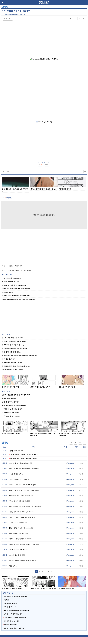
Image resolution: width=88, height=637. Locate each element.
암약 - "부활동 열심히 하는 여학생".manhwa (23, 468)
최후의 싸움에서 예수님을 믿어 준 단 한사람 (23, 544)
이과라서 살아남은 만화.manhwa (19, 539)
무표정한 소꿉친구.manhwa (18, 549)
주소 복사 (9, 18)
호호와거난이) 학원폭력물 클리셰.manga (22, 485)
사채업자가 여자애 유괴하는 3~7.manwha (22, 512)
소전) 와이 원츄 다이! (16, 555)
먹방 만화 (12, 566)
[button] (70, 18)
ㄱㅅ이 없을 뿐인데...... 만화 (18, 479)
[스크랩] (8, 171)
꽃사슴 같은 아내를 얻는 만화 (18, 501)
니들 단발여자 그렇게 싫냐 (17, 533)
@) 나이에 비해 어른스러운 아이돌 (20, 270)
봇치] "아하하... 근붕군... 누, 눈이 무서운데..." (24, 454)
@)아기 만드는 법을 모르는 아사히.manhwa (23, 490)
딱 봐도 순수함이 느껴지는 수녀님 (20, 495)
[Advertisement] (44, 37)
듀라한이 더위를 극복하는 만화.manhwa (22, 560)
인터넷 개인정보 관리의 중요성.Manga (21, 517)
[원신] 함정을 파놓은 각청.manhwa (20, 528)
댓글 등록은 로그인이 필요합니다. (44, 215)
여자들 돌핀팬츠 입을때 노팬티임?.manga (23, 458)
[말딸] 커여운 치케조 (15, 266)
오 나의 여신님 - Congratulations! (19, 463)
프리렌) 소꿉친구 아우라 (17, 522)
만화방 (5, 6)
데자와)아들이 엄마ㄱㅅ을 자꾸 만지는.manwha (24, 506)
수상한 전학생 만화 (15, 474)
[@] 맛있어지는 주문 (16, 450)
